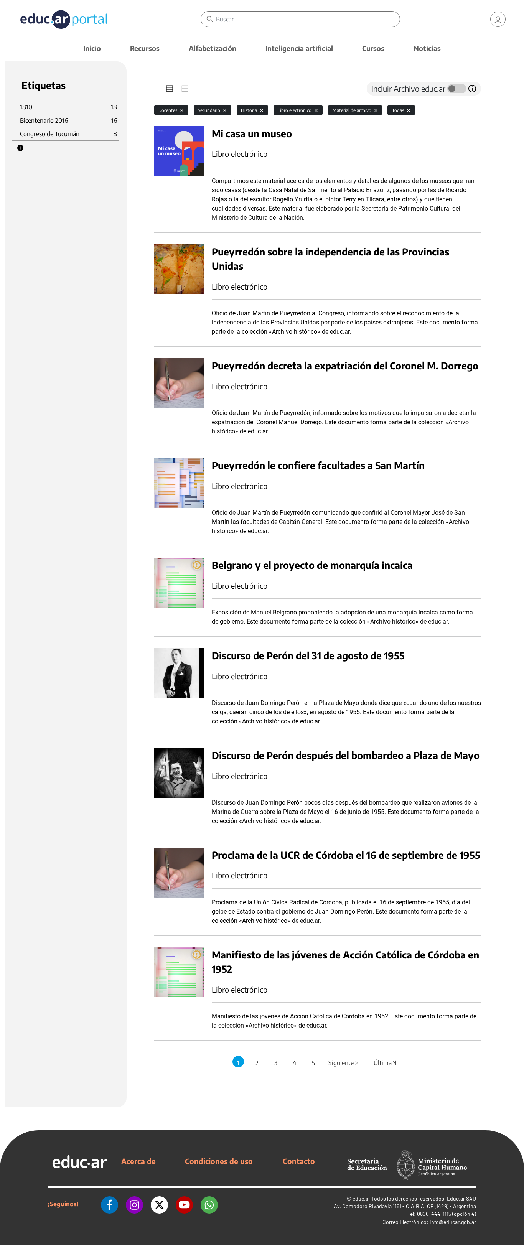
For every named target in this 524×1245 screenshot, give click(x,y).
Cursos (373, 48)
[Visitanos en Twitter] (159, 1204)
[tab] (169, 88)
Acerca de (138, 1161)
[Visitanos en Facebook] (109, 1204)
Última (385, 1063)
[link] (498, 19)
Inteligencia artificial (299, 48)
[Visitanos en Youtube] (184, 1204)
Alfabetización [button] (212, 48)
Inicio (92, 48)
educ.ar (361, 1198)
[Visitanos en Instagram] (134, 1204)
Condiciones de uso (219, 1161)
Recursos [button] (145, 48)
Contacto (299, 1161)
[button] (20, 148)
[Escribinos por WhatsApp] (209, 1204)
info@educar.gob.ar (453, 1222)
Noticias (427, 48)
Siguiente (343, 1063)
